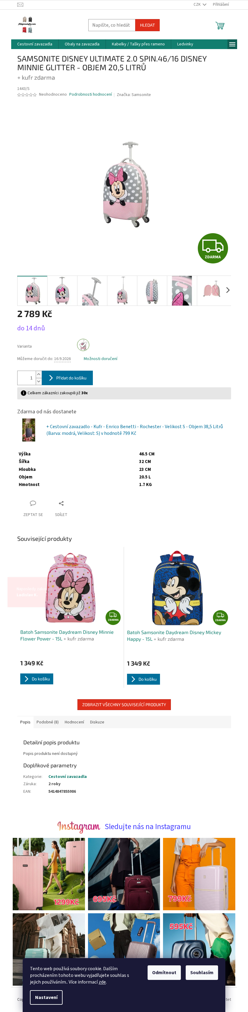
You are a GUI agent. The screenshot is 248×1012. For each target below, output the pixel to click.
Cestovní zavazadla (65, 777)
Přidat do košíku (69, 377)
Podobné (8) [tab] (45, 722)
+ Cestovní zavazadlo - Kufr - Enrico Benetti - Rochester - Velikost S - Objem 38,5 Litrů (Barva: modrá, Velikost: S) (132, 430)
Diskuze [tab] (95, 722)
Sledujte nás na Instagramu (145, 826)
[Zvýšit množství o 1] (36, 374)
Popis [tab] (23, 722)
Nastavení (44, 997)
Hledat (145, 25)
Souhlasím (199, 972)
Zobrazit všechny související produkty (122, 704)
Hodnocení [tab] (72, 722)
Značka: (132, 95)
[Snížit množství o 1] (36, 381)
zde (100, 982)
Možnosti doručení (98, 359)
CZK (195, 4)
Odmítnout (162, 972)
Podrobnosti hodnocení (88, 95)
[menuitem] (32, 44)
